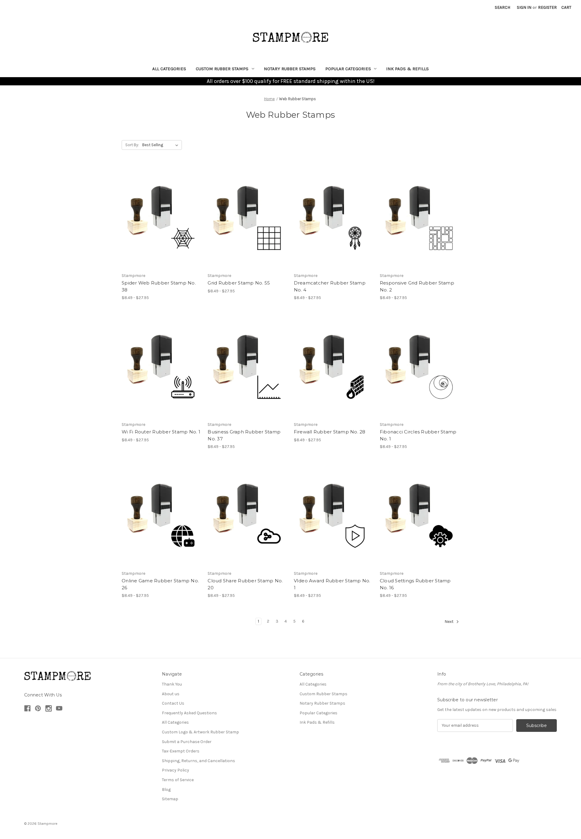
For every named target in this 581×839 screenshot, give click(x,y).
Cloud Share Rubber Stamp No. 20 (245, 584)
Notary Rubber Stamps (290, 68)
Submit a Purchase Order (187, 741)
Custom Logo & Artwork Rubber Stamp (200, 732)
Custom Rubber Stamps (222, 68)
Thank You (172, 684)
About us (170, 693)
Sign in (524, 7)
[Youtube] (59, 708)
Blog (166, 789)
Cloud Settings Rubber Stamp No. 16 (415, 584)
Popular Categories (348, 68)
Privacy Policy (175, 770)
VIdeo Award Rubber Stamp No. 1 (332, 584)
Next (450, 621)
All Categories (169, 68)
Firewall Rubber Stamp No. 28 (330, 432)
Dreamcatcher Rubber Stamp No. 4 (330, 286)
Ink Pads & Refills (407, 68)
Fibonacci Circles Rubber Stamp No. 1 (418, 435)
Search (502, 7)
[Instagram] (48, 708)
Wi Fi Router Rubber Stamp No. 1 (161, 432)
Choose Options (162, 217)
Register (547, 7)
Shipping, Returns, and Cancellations (198, 760)
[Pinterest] (38, 708)
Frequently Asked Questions (189, 713)
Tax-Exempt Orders (180, 751)
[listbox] (161, 145)
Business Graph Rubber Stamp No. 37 (244, 435)
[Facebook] (27, 708)
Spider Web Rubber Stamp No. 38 (159, 286)
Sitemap (170, 798)
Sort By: (132, 145)
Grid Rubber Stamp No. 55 (239, 283)
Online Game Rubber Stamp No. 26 (160, 584)
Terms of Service (178, 779)
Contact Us (173, 703)
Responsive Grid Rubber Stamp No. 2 (417, 286)
